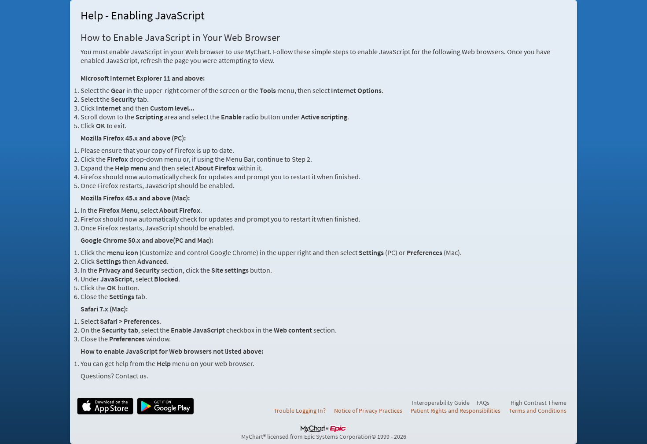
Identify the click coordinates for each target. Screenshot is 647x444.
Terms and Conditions (537, 410)
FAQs (483, 403)
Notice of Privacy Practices (368, 410)
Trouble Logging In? (300, 410)
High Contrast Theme (538, 403)
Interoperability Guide (441, 403)
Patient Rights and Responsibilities (455, 410)
